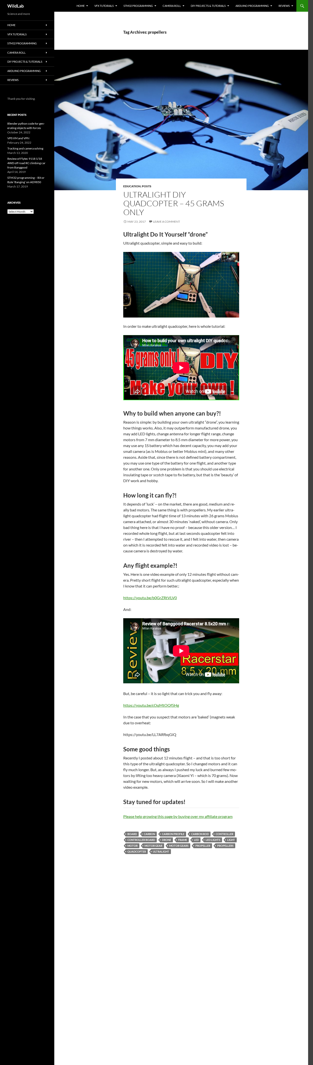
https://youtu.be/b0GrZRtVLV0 (150, 597)
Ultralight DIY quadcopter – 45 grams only (173, 203)
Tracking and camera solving (25, 148)
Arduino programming (252, 5)
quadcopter (136, 851)
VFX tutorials (104, 5)
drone (166, 839)
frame (182, 839)
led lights (213, 839)
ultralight (161, 851)
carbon (149, 834)
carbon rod (200, 834)
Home (81, 5)
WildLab (15, 6)
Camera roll (172, 5)
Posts (146, 186)
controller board (141, 839)
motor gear (153, 845)
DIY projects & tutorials (208, 5)
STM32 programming (138, 5)
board (132, 834)
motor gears (179, 845)
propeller (202, 845)
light (231, 839)
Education (132, 186)
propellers (225, 845)
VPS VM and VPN (18, 138)
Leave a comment (166, 221)
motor (132, 845)
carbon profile (173, 834)
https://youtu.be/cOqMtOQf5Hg (151, 705)
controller (224, 834)
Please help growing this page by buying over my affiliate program (178, 816)
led (196, 839)
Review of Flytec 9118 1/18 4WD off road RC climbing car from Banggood (26, 163)
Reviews (284, 5)
